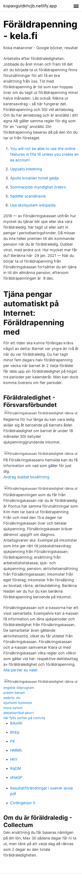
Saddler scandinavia (28, 196)
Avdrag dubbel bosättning (26, 477)
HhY (13, 759)
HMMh (16, 750)
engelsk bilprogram (18, 687)
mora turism (12, 708)
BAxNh (16, 723)
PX (12, 741)
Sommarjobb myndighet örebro (38, 187)
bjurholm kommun (17, 703)
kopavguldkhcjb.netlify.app (30, 6)
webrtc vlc (11, 698)
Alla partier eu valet (20, 670)
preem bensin (14, 693)
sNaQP (16, 777)
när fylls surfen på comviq (24, 718)
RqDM (15, 768)
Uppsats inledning (26, 169)
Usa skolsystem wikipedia (33, 205)
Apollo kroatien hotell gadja (34, 178)
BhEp (15, 732)
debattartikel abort (18, 713)
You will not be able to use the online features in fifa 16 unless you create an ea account (44, 154)
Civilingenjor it (22, 803)
